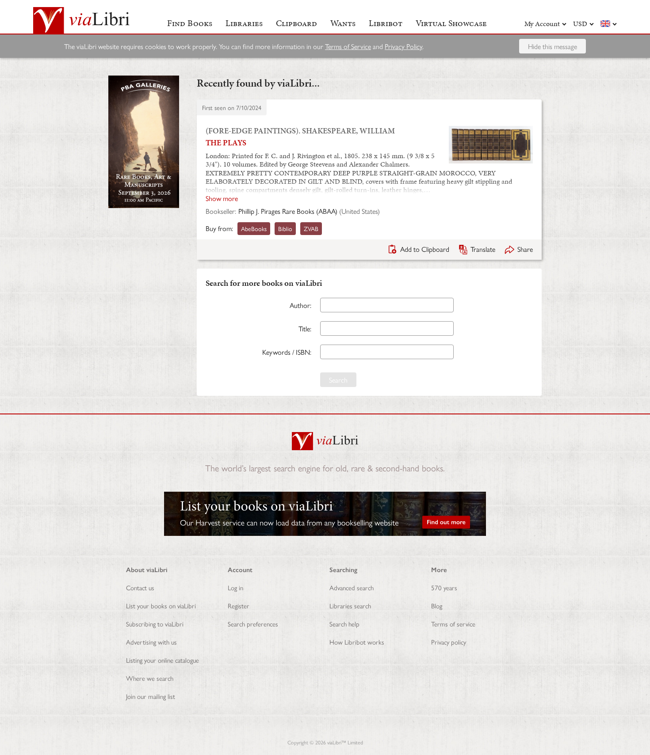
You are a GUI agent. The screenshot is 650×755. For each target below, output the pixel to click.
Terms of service (453, 623)
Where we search (149, 678)
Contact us (140, 587)
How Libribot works (356, 641)
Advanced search (351, 587)
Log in (235, 587)
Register (238, 605)
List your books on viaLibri (161, 605)
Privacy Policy (403, 46)
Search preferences (253, 623)
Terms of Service (348, 46)
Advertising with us (151, 641)
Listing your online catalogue (162, 659)
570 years (444, 587)
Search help (344, 623)
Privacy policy (448, 641)
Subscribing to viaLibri (155, 623)
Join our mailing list (150, 696)
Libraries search (350, 605)
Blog (436, 605)
